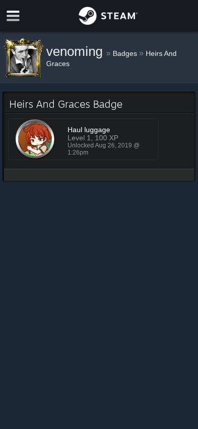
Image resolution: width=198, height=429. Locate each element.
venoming (76, 51)
